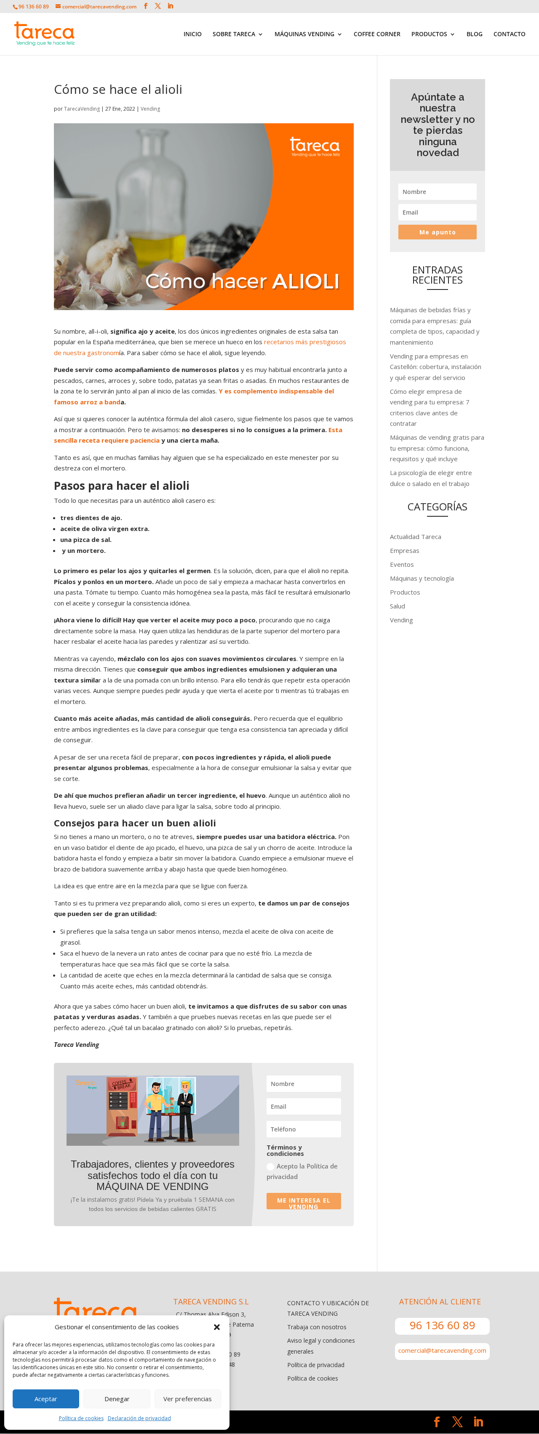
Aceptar (46, 1398)
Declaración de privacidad (139, 1418)
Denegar (117, 1398)
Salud (397, 606)
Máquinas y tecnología (422, 578)
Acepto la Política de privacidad (302, 1171)
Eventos (402, 564)
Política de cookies (81, 1418)
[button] (217, 1327)
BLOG (475, 34)
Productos (405, 592)
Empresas (404, 550)
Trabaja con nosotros (317, 1327)
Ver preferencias (187, 1398)
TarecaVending (82, 108)
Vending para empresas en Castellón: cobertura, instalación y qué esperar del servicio (435, 367)
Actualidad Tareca (415, 536)
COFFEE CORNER (377, 34)
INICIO (193, 34)
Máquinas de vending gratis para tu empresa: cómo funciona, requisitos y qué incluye (437, 448)
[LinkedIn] (170, 6)
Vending (150, 108)
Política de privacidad (315, 1365)
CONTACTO (510, 34)
